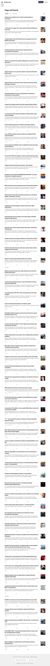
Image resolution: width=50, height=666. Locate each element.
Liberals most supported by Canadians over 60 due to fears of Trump (21, 377)
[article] (25, 21)
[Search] (44, 13)
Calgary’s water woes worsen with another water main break (21, 356)
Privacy (24, 656)
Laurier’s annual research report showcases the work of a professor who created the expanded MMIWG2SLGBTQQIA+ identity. (21, 178)
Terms (27, 656)
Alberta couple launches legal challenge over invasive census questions (21, 61)
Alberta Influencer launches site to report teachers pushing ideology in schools (21, 83)
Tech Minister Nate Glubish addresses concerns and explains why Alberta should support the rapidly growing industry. (21, 241)
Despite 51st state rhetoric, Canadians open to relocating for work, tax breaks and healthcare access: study (21, 546)
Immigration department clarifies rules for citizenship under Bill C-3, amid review (21, 586)
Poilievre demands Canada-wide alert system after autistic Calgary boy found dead (21, 248)
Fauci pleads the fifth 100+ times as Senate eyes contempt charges (21, 293)
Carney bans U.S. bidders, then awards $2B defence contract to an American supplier (22, 408)
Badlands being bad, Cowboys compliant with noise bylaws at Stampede (21, 535)
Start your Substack (21, 660)
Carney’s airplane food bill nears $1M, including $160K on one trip (21, 441)
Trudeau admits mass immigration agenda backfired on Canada (20, 609)
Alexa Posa (10, 119)
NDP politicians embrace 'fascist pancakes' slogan (18, 387)
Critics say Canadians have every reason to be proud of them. (18, 506)
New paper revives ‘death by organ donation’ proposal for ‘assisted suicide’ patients (20, 346)
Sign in (46, 2)
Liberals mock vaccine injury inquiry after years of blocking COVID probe (21, 228)
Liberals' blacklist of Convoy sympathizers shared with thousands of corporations (20, 94)
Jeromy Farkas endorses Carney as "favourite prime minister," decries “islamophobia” (21, 463)
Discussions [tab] (14, 13)
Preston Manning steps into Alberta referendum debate (20, 124)
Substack (19, 663)
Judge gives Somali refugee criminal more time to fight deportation (19, 206)
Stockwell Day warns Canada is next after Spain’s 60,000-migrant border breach (20, 217)
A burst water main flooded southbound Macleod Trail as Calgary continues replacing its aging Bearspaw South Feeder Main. (21, 359)
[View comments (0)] (16, 47)
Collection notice (33, 656)
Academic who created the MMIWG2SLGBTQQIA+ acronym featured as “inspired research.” (21, 175)
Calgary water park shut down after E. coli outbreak (18, 165)
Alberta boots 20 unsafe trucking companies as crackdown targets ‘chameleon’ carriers (21, 195)
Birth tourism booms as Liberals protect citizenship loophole (21, 185)
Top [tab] (10, 13)
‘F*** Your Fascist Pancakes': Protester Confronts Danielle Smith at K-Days (21, 419)
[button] (2, 4)
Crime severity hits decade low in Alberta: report (18, 303)
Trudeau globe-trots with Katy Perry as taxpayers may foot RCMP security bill (21, 39)
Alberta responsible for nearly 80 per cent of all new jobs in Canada (21, 452)
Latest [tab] (6, 13)
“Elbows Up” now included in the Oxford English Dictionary (21, 556)
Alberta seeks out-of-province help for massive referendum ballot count (21, 72)
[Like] (5, 36)
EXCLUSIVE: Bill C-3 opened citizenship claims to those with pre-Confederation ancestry (21, 631)
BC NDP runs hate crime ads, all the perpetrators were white (21, 599)
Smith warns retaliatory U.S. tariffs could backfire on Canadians (19, 18)
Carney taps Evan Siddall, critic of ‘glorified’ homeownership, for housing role (21, 145)
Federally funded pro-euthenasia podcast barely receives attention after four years (20, 524)
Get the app (31, 660)
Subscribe (41, 2)
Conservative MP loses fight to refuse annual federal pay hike (21, 156)
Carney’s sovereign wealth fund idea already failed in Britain (21, 104)
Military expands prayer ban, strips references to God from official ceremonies (20, 271)
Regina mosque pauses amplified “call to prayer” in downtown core (22, 620)
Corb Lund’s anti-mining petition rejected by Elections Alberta (22, 565)
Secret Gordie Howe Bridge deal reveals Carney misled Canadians (19, 366)
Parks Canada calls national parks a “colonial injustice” (20, 504)
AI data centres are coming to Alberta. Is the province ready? (21, 238)
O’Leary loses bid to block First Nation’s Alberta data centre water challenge (21, 114)
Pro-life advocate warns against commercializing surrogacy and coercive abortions (21, 398)
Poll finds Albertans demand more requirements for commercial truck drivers (19, 50)
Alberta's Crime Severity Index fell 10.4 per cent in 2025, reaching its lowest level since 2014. (22, 306)
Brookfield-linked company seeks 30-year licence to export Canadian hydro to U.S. (21, 313)
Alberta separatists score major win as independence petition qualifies (21, 335)
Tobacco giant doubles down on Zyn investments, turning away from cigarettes (20, 282)
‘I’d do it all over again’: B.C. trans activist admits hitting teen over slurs (21, 28)
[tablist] (11, 13)
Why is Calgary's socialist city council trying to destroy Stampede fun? (20, 642)
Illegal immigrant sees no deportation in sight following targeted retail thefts (20, 575)
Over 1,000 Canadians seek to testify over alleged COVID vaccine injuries (20, 134)
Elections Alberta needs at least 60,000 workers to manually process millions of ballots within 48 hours (22, 75)
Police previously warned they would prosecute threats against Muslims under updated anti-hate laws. (21, 624)
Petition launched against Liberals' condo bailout (18, 473)
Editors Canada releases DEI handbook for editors (18, 258)
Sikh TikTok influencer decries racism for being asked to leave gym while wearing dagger (21, 430)
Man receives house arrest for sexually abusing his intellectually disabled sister (18, 483)
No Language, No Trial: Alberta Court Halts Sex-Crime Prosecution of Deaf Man (19, 513)
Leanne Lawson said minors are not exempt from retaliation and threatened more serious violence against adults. (22, 32)
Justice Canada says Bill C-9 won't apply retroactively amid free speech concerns (21, 324)
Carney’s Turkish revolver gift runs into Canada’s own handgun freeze (22, 494)
